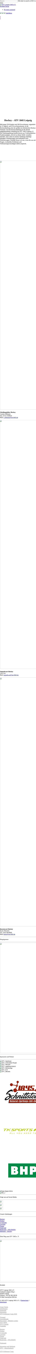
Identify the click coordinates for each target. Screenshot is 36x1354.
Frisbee (2, 1221)
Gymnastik (3, 1222)
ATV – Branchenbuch (6, 1348)
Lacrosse (2, 1224)
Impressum (3, 1302)
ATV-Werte (3, 1322)
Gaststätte (3, 1326)
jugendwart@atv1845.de (11, 675)
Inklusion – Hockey (6, 1231)
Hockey (2, 1219)
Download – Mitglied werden (9, 1321)
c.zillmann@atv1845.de (11, 417)
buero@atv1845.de (9, 934)
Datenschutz (24, 1300)
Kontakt (2, 6)
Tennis (2, 1226)
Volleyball (3, 1228)
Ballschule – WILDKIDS (8, 1229)
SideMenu (9, 13)
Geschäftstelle (4, 1319)
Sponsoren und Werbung (7, 1346)
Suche (7, 6)
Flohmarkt (3, 1343)
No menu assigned (9, 9)
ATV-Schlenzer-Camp (7, 1351)
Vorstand (2, 1317)
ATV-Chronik (4, 1324)
